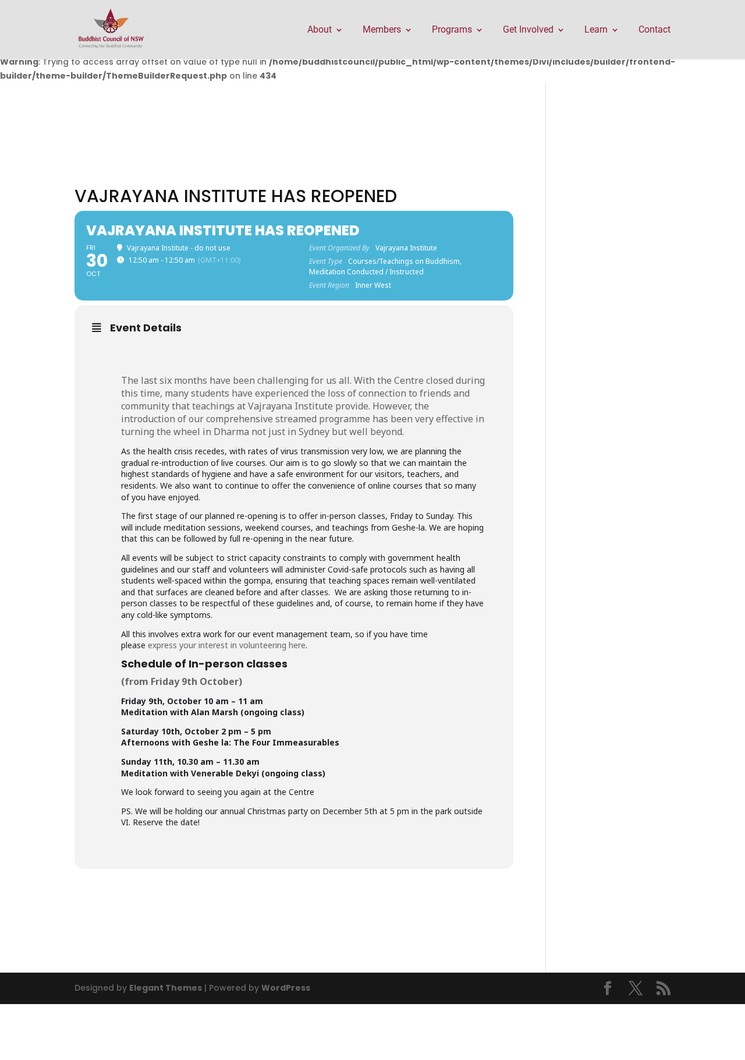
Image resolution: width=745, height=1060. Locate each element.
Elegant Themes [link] (165, 988)
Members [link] (382, 30)
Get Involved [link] (528, 30)
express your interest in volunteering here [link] (227, 645)
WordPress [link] (285, 988)
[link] (111, 29)
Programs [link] (452, 30)
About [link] (319, 30)
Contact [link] (654, 30)
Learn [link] (596, 30)
